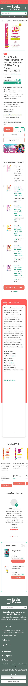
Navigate (7, 651)
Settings (13, 674)
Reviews (17, 302)
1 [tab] (10, 536)
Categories (8, 655)
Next (24, 545)
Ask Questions (14, 140)
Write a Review (17, 74)
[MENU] (2, 8)
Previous (22, 545)
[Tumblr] (6, 644)
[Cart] (26, 7)
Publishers (8, 660)
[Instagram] (3, 644)
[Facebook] (10, 644)
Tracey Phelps (12, 356)
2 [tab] (12, 536)
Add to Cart (18, 561)
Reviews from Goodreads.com (17, 433)
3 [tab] (15, 536)
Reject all (13, 678)
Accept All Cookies (13, 682)
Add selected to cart (14, 287)
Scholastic (11, 363)
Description (7, 302)
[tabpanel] (6, 467)
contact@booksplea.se (10, 635)
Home (2, 20)
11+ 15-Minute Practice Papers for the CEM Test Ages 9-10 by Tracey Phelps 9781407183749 (6, 467)
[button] (14, 148)
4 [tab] (17, 536)
